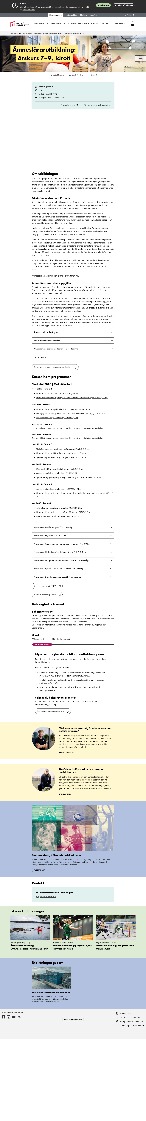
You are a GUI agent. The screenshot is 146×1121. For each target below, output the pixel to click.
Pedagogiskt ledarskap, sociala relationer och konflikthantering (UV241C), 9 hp (71, 413)
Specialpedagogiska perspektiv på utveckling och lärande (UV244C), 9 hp (68, 477)
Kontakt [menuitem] (119, 24)
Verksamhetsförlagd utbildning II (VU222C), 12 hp (58, 473)
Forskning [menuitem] (56, 24)
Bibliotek (83, 15)
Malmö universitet (55, 15)
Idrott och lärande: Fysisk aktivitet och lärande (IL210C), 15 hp (63, 409)
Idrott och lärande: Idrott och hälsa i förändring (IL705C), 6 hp (63, 512)
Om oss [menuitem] (105, 24)
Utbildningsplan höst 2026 (45, 586)
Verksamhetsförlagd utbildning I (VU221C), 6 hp (57, 417)
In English (128, 15)
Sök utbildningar (28, 33)
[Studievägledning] (77, 105)
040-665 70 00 (125, 1013)
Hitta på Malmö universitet (131, 1021)
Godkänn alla (103, 5)
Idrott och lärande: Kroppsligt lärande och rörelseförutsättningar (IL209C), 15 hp (72, 397)
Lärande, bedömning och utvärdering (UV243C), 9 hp (59, 469)
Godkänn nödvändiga (124, 5)
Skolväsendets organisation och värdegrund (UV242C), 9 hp (62, 449)
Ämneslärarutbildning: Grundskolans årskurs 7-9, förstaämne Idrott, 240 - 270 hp (59, 33)
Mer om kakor (29, 9)
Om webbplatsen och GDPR (131, 1025)
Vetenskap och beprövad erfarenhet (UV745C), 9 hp (59, 508)
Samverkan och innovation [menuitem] (81, 24)
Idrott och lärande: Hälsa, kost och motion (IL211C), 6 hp (61, 453)
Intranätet (93, 15)
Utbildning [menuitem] (39, 24)
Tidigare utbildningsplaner (45, 594)
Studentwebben (71, 15)
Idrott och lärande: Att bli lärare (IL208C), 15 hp (57, 393)
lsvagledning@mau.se (48, 897)
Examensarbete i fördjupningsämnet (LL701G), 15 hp (59, 516)
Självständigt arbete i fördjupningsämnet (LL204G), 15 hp (61, 457)
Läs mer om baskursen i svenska (50, 711)
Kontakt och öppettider (129, 1017)
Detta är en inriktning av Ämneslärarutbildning (53, 367)
